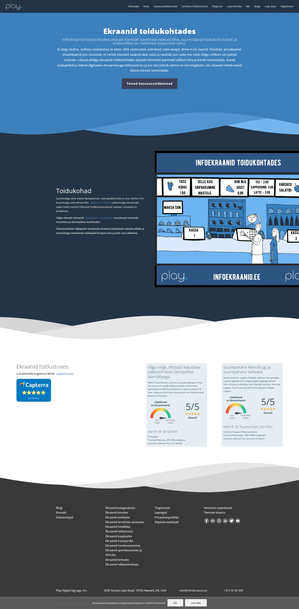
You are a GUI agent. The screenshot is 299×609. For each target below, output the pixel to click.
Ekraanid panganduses (120, 508)
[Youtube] (238, 522)
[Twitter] (231, 522)
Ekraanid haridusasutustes (123, 545)
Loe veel (196, 603)
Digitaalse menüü (100, 202)
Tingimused (162, 508)
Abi (248, 6)
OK (175, 603)
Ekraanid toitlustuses (119, 531)
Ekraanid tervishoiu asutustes (124, 522)
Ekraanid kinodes (116, 512)
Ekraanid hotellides (117, 527)
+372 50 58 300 (233, 590)
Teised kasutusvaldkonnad (150, 83)
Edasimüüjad (64, 517)
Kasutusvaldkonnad (165, 6)
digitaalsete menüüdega (99, 217)
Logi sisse (270, 6)
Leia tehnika (234, 6)
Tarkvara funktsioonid (195, 6)
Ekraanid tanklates (117, 517)
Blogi (257, 6)
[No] (294, 603)
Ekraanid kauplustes (118, 536)
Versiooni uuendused (218, 508)
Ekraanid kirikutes (117, 560)
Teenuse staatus (214, 512)
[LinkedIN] (225, 522)
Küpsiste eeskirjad (167, 522)
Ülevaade (133, 6)
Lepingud (161, 512)
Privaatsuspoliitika (167, 517)
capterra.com (65, 374)
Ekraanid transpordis (119, 541)
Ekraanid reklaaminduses (122, 564)
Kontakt (61, 512)
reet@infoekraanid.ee (193, 590)
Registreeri (287, 6)
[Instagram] (219, 522)
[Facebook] (206, 522)
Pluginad (217, 6)
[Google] (213, 522)
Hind (146, 6)
